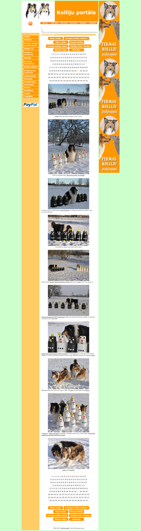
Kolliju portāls (65, 528)
